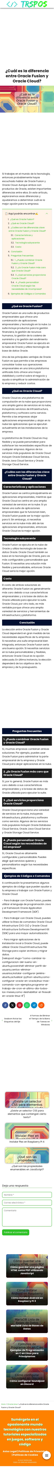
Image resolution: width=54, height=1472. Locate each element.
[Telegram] (34, 1005)
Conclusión (16, 251)
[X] (12, 1005)
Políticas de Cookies (25, 1454)
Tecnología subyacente (27, 242)
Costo (18, 246)
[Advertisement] (27, 37)
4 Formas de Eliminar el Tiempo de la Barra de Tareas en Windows (39, 1020)
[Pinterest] (20, 1005)
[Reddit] (41, 1005)
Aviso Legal (10, 1451)
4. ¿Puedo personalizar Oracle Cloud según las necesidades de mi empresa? (27, 286)
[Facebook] (5, 1005)
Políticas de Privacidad (32, 1451)
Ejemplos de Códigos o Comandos (28, 293)
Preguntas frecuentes (22, 255)
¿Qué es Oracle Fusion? (22, 219)
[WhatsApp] (27, 1005)
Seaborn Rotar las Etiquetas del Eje (13, 1020)
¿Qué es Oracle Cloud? (22, 223)
